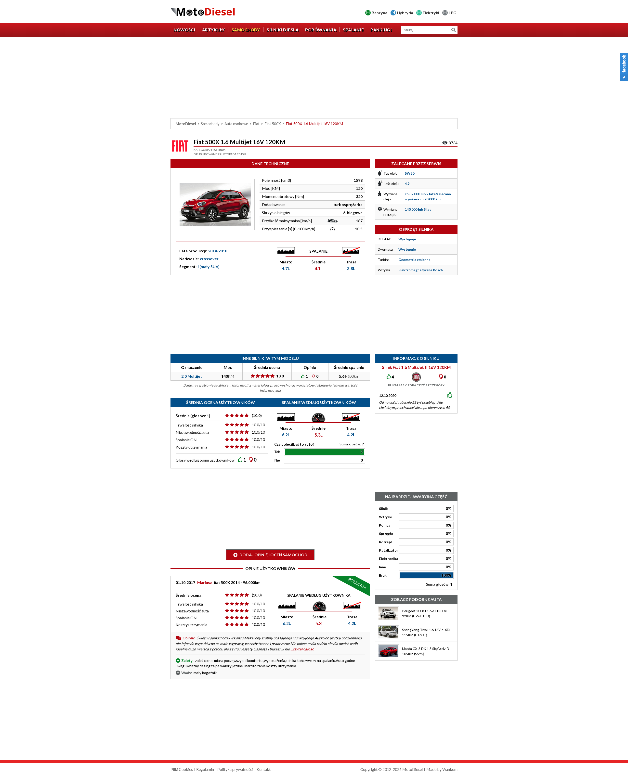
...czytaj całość (302, 649)
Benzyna (379, 12)
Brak (383, 575)
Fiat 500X (272, 123)
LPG (452, 12)
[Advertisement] (314, 79)
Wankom (450, 769)
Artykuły (213, 29)
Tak (277, 452)
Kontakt (264, 769)
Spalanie (353, 29)
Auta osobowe (236, 123)
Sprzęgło (386, 533)
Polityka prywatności (235, 769)
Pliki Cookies (181, 769)
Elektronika (388, 558)
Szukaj (453, 30)
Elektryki (431, 12)
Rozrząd (385, 542)
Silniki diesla (283, 29)
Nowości (185, 29)
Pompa (384, 525)
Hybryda (405, 12)
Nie (277, 460)
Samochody (246, 29)
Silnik (383, 508)
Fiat (256, 123)
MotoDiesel (186, 123)
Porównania (320, 29)
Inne (382, 567)
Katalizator (388, 550)
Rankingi (381, 29)
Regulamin (205, 769)
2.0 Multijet (191, 376)
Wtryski (385, 517)
